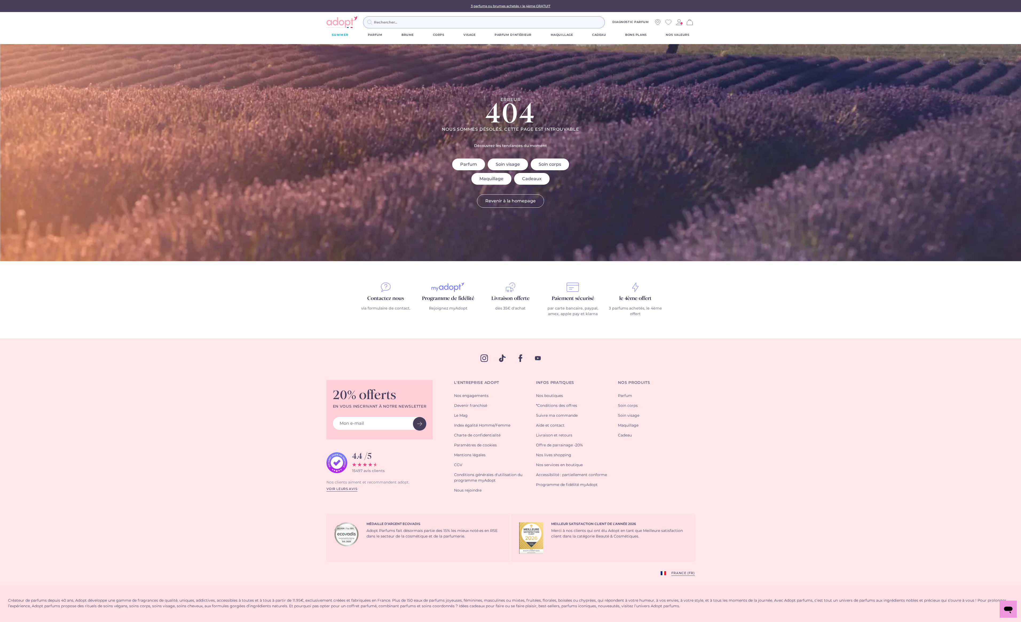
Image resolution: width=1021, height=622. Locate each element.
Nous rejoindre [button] (468, 490)
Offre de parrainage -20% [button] (559, 445)
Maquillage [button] (628, 425)
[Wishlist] (668, 22)
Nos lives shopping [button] (553, 455)
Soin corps (550, 164)
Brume (407, 34)
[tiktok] (502, 358)
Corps (438, 34)
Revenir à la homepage (510, 201)
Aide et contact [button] (550, 425)
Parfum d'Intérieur (513, 34)
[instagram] (484, 358)
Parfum (375, 34)
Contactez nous (385, 298)
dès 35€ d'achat (510, 308)
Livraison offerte (510, 298)
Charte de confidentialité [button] (477, 435)
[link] (679, 22)
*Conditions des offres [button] (556, 406)
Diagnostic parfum (630, 22)
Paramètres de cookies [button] (475, 445)
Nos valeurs (677, 34)
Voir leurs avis (341, 488)
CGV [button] (458, 465)
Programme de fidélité (448, 298)
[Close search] (611, 22)
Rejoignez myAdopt (448, 308)
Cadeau (599, 34)
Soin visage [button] (628, 416)
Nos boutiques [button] (549, 396)
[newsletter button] (419, 424)
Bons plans (636, 34)
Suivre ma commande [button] (557, 416)
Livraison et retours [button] (554, 435)
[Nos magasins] (658, 22)
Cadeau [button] (625, 435)
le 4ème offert (635, 298)
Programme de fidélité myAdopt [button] (567, 485)
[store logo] (342, 22)
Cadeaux (532, 179)
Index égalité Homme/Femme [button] (482, 425)
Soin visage (508, 164)
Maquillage (562, 34)
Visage (469, 34)
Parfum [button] (625, 396)
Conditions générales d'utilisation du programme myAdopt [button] (488, 477)
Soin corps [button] (628, 406)
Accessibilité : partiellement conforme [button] (571, 475)
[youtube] (538, 358)
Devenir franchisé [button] (470, 406)
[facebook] (520, 358)
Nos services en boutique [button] (559, 465)
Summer (340, 34)
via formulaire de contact (385, 308)
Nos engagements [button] (471, 396)
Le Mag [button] (461, 416)
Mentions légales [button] (470, 455)
